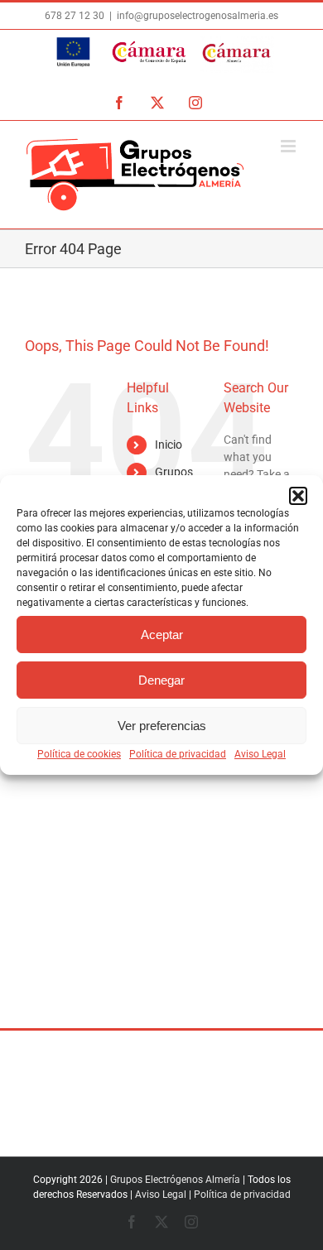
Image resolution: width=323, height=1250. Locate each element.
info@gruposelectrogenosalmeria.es (197, 16)
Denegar (161, 680)
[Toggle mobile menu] (289, 146)
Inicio (168, 444)
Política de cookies (79, 754)
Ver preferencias (162, 726)
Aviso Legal (260, 754)
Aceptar (162, 634)
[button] (298, 496)
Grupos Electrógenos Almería (175, 1179)
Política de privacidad (177, 754)
